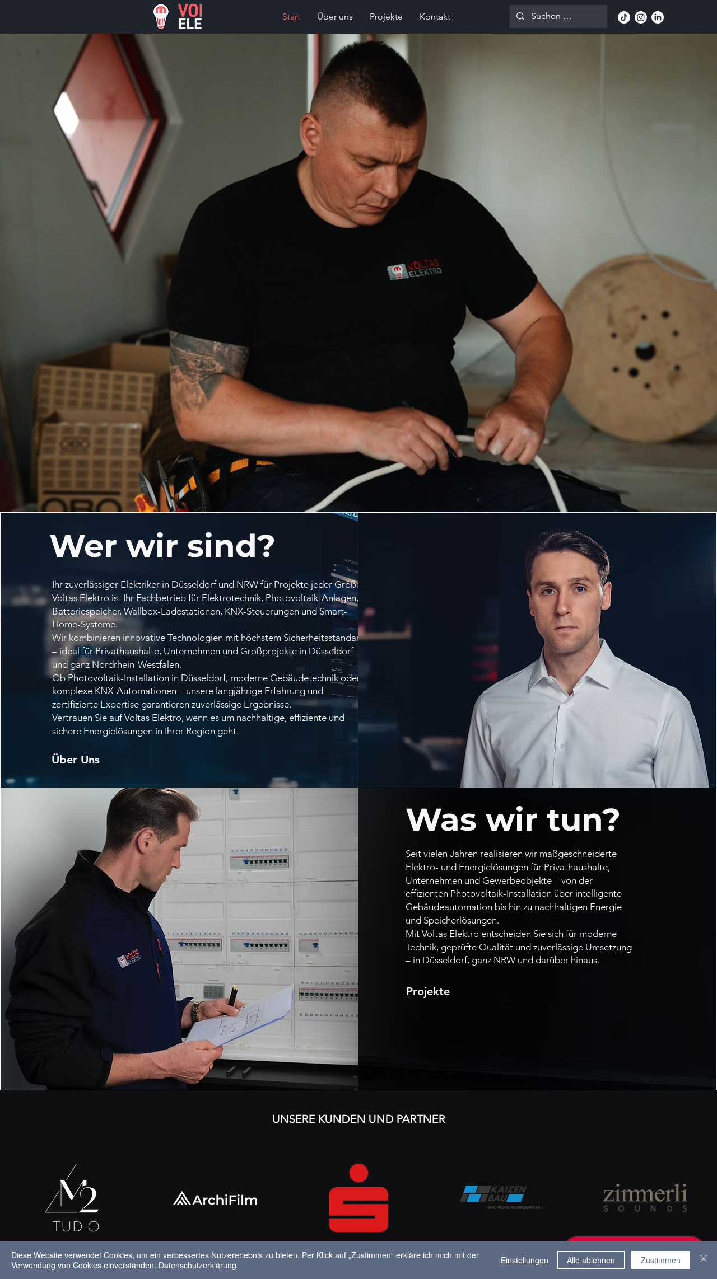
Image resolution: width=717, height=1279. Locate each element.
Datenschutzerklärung (197, 1265)
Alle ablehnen (591, 1260)
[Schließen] (703, 1260)
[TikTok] (624, 17)
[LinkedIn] (657, 17)
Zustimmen (661, 1260)
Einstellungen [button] (524, 1260)
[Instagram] (641, 17)
